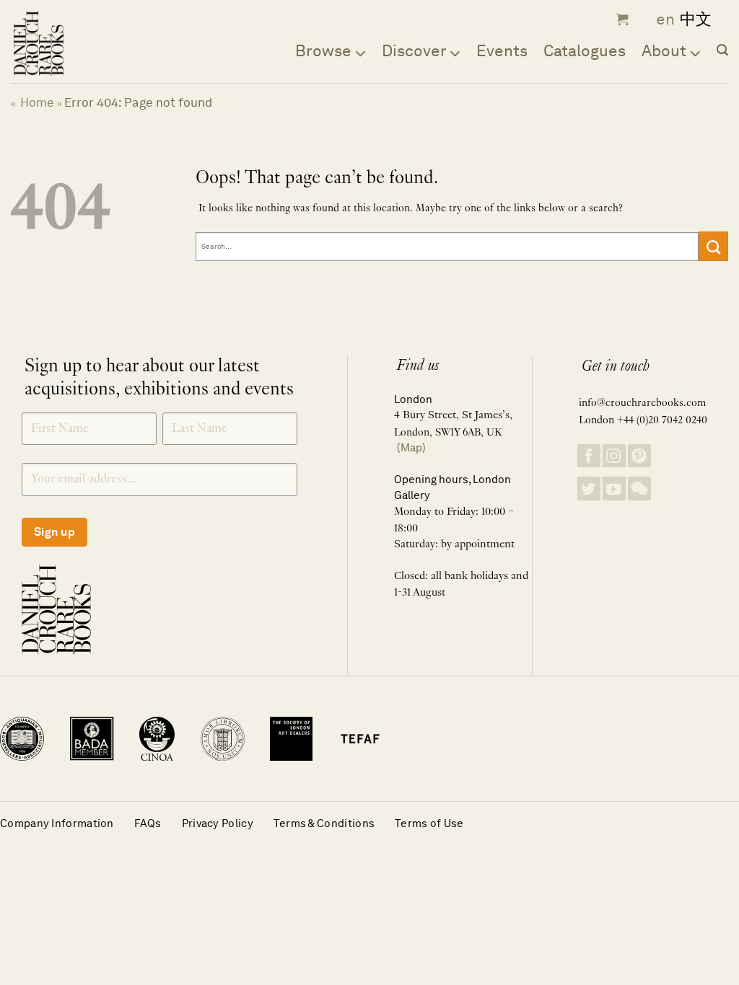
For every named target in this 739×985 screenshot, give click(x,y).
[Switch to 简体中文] (696, 20)
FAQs (148, 823)
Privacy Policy (217, 823)
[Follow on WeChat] (639, 488)
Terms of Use (429, 823)
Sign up (54, 532)
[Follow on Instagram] (614, 456)
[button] (621, 19)
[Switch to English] (661, 20)
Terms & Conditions (324, 823)
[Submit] (713, 245)
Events (502, 50)
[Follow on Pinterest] (639, 456)
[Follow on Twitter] (588, 488)
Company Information (57, 823)
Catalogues (584, 50)
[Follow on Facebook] (588, 456)
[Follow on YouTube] (614, 488)
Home (37, 102)
